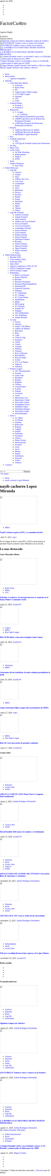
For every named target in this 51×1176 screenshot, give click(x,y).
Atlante (18, 175)
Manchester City (21, 398)
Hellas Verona (20, 440)
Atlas (17, 177)
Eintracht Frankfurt (22, 288)
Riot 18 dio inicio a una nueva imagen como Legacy (21, 637)
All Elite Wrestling (22, 152)
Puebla (17, 197)
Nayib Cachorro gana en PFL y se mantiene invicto (21, 532)
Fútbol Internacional (13, 255)
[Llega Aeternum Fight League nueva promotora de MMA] (9, 699)
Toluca (17, 210)
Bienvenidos (10, 76)
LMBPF (30, 120)
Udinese (18, 462)
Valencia (18, 364)
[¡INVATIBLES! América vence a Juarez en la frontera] (18, 1052)
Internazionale (20, 442)
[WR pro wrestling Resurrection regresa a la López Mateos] (9, 940)
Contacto (8, 465)
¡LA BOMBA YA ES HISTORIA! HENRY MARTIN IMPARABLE (21, 53)
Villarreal (18, 367)
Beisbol (13, 128)
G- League (19, 112)
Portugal (8, 1141)
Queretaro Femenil (22, 239)
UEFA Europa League (18, 271)
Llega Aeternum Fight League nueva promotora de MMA (24, 708)
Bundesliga (14, 273)
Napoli (17, 454)
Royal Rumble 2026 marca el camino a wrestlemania (22, 832)
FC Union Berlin (21, 297)
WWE (17, 159)
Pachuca (18, 195)
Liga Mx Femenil (17, 212)
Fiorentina (19, 433)
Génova (18, 438)
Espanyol (18, 340)
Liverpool (19, 393)
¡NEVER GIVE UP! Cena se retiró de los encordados (22, 916)
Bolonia (18, 427)
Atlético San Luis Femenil (25, 221)
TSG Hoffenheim (22, 313)
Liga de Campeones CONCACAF (23, 266)
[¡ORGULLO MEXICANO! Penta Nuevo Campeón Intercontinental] (18, 781)
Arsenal (18, 373)
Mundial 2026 (15, 257)
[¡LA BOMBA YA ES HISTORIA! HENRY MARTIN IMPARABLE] (18, 1103)
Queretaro (19, 201)
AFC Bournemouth (22, 371)
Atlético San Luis (21, 179)
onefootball (9, 1018)
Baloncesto (14, 110)
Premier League (16, 369)
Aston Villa (19, 375)
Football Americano (17, 139)
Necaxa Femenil (21, 224)
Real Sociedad (20, 358)
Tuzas (17, 253)
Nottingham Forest (22, 404)
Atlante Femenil (21, 217)
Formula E (19, 108)
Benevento (19, 425)
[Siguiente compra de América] (18, 1005)
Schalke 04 (19, 308)
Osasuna (18, 351)
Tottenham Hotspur (22, 409)
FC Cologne (20, 295)
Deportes (8, 81)
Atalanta (18, 422)
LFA (32, 143)
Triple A (18, 157)
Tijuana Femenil (21, 246)
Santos (17, 204)
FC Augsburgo (20, 293)
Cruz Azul (19, 181)
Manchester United (22, 400)
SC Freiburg (20, 306)
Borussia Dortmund (22, 282)
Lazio (17, 447)
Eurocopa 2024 (16, 262)
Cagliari (18, 429)
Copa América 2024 (18, 259)
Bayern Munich (21, 277)
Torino (17, 460)
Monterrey (19, 190)
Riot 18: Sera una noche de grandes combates (19, 743)
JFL (16, 90)
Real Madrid (20, 355)
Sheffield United (21, 407)
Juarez (17, 186)
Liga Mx (13, 170)
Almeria (18, 324)
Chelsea (18, 384)
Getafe (17, 342)
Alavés (17, 322)
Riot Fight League (12, 632)
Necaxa (18, 192)
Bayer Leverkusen (22, 275)
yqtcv (14, 537)
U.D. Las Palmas (21, 362)
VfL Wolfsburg (21, 315)
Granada (18, 346)
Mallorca (18, 349)
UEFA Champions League (20, 268)
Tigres (17, 206)
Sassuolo (18, 458)
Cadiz (17, 335)
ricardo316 (17, 604)
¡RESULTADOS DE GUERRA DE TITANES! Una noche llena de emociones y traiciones (24, 875)
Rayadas (18, 241)
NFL (17, 141)
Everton (18, 389)
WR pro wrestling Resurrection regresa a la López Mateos (24, 953)
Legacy (26, 92)
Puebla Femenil (21, 235)
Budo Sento (19, 87)
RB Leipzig (19, 304)
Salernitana (19, 456)
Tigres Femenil (20, 248)
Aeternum (19, 85)
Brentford (18, 378)
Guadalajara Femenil (23, 228)
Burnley (18, 380)
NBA (29, 116)
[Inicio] (0, 70)
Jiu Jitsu (13, 145)
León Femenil (20, 233)
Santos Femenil (21, 244)
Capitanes (23, 114)
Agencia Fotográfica (18, 79)
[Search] (0, 469)
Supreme (18, 96)
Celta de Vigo (20, 337)
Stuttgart (18, 311)
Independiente (20, 154)
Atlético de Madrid (22, 329)
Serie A (13, 416)
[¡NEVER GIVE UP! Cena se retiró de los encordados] (9, 900)
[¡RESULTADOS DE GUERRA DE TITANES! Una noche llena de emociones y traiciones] (9, 856)
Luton (17, 396)
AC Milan (19, 418)
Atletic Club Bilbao (22, 326)
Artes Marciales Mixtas (19, 83)
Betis (17, 333)
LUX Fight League (22, 94)
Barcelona (19, 331)
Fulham (18, 391)
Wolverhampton (21, 413)
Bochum (18, 279)
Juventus (18, 445)
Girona (17, 344)
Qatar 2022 (14, 264)
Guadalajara (19, 183)
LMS (27, 130)
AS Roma (19, 420)
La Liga (13, 320)
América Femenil (21, 215)
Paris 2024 (19, 166)
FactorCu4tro (13, 23)
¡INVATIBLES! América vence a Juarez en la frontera (21, 45)
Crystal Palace (20, 387)
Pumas (17, 199)
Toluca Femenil (21, 250)
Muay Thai (14, 148)
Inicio (7, 74)
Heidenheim (19, 300)
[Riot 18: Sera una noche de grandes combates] (9, 732)
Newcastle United (22, 402)
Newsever (40, 1170)
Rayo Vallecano (21, 353)
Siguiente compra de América (37, 41)
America (18, 172)
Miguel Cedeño (20, 1153)
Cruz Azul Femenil (22, 226)
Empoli (18, 431)
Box (11, 137)
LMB (27, 132)
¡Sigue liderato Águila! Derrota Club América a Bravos (25, 66)
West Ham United (22, 411)
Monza (17, 451)
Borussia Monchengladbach (26, 284)
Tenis (12, 161)
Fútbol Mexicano (11, 168)
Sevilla (17, 360)
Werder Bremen (21, 317)
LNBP (29, 124)
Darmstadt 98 (20, 286)
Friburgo (18, 291)
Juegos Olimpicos (17, 163)
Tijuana (18, 208)
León (17, 188)
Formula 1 (19, 105)
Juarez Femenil (21, 230)
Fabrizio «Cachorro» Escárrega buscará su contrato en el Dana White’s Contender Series (24, 598)
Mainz (17, 302)
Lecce (17, 449)
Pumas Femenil (21, 237)
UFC (17, 99)
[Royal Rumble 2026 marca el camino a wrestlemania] (9, 820)
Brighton (18, 382)
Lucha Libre (15, 150)
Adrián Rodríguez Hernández (24, 801)
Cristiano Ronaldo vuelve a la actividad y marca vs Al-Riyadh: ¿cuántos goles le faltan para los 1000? (24, 62)
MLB (26, 134)
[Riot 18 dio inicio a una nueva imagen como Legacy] (9, 623)
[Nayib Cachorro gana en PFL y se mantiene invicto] (18, 523)
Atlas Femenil (20, 219)
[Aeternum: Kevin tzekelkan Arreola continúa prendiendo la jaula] (9, 661)
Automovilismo (16, 103)
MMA (7, 527)
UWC (17, 101)
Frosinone (19, 436)
